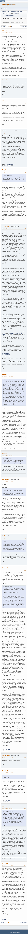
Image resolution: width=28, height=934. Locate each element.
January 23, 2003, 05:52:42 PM (7, 376)
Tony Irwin (5, 170)
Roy (3, 100)
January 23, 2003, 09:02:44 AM (7, 133)
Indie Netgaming (10, 164)
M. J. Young (5, 568)
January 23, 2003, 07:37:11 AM (7, 82)
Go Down (3, 26)
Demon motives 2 (6, 356)
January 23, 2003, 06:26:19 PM (7, 481)
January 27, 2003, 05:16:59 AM (7, 772)
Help (8, 931)
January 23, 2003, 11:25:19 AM (7, 172)
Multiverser (8, 749)
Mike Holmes (5, 131)
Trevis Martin (6, 80)
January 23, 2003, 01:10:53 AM (7, 32)
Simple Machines (17, 932)
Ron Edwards (15, 13)
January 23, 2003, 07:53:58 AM (7, 102)
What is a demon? (6, 353)
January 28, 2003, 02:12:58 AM (7, 865)
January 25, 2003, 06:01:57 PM (7, 757)
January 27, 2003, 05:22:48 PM (7, 808)
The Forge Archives (8, 4)
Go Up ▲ (19, 931)
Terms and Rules (13, 931)
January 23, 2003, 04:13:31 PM (7, 228)
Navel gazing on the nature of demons (12, 334)
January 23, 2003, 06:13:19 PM (7, 455)
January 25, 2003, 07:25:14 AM (7, 569)
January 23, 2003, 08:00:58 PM (7, 537)
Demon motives (6, 354)
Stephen (4, 30)
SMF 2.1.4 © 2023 (11, 932)
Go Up (2, 922)
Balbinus (4, 453)
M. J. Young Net (5, 750)
